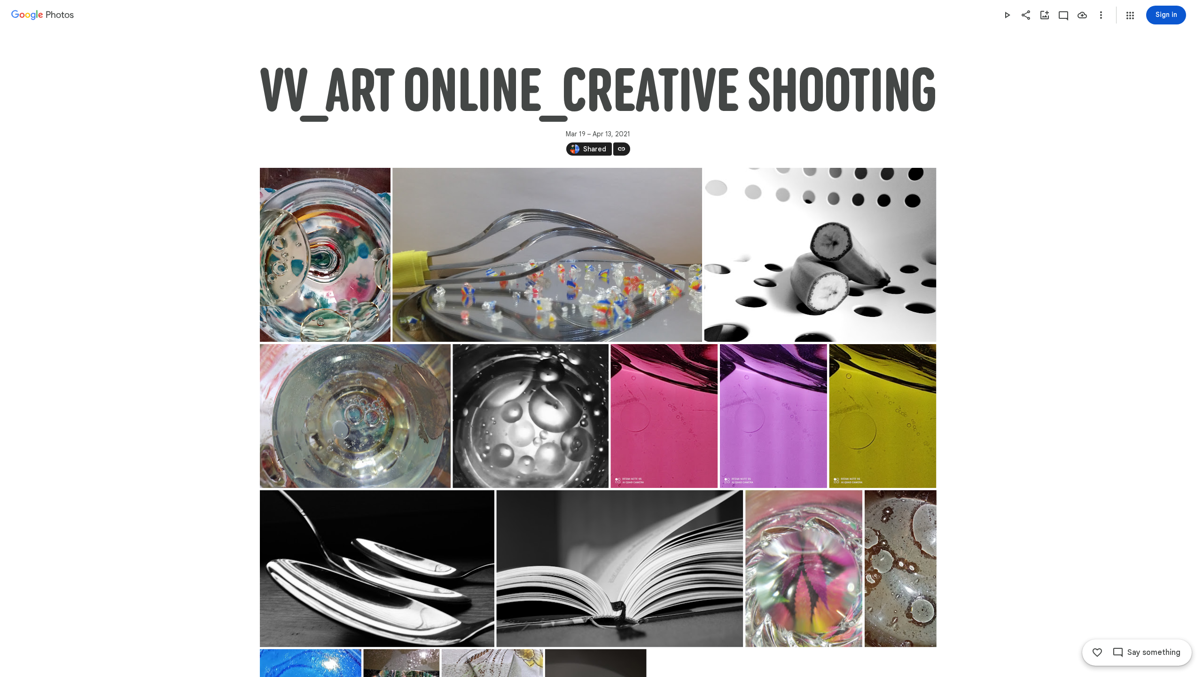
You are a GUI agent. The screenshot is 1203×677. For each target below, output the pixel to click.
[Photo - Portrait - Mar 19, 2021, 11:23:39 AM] (325, 255)
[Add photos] (1044, 15)
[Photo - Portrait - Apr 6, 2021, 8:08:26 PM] (803, 568)
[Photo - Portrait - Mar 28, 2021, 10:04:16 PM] (882, 416)
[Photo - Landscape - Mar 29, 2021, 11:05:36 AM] (619, 568)
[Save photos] (1082, 15)
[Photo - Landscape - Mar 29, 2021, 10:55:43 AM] (377, 568)
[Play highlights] (1007, 15)
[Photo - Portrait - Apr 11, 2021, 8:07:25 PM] (900, 568)
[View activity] (1063, 15)
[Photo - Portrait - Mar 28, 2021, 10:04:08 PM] (773, 416)
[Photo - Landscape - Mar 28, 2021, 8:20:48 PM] (531, 416)
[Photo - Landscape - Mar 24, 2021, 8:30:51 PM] (547, 255)
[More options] (1101, 15)
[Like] (1097, 652)
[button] (1130, 15)
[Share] (1025, 15)
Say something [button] (1153, 652)
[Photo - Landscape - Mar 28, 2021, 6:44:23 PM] (355, 416)
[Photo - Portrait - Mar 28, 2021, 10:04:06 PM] (664, 416)
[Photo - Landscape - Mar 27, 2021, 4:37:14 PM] (820, 255)
